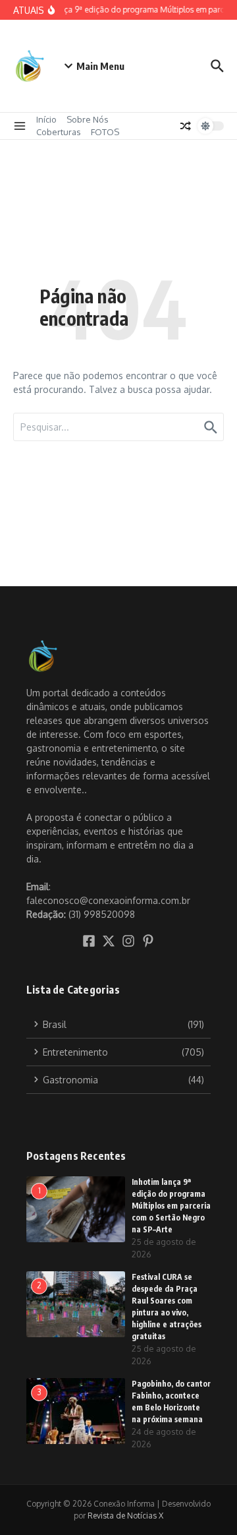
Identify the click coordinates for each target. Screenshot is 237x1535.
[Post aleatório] (185, 126)
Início (46, 119)
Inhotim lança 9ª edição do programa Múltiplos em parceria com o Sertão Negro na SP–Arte (171, 1205)
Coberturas (58, 132)
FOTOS (105, 132)
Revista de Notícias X (125, 1515)
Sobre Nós (87, 119)
